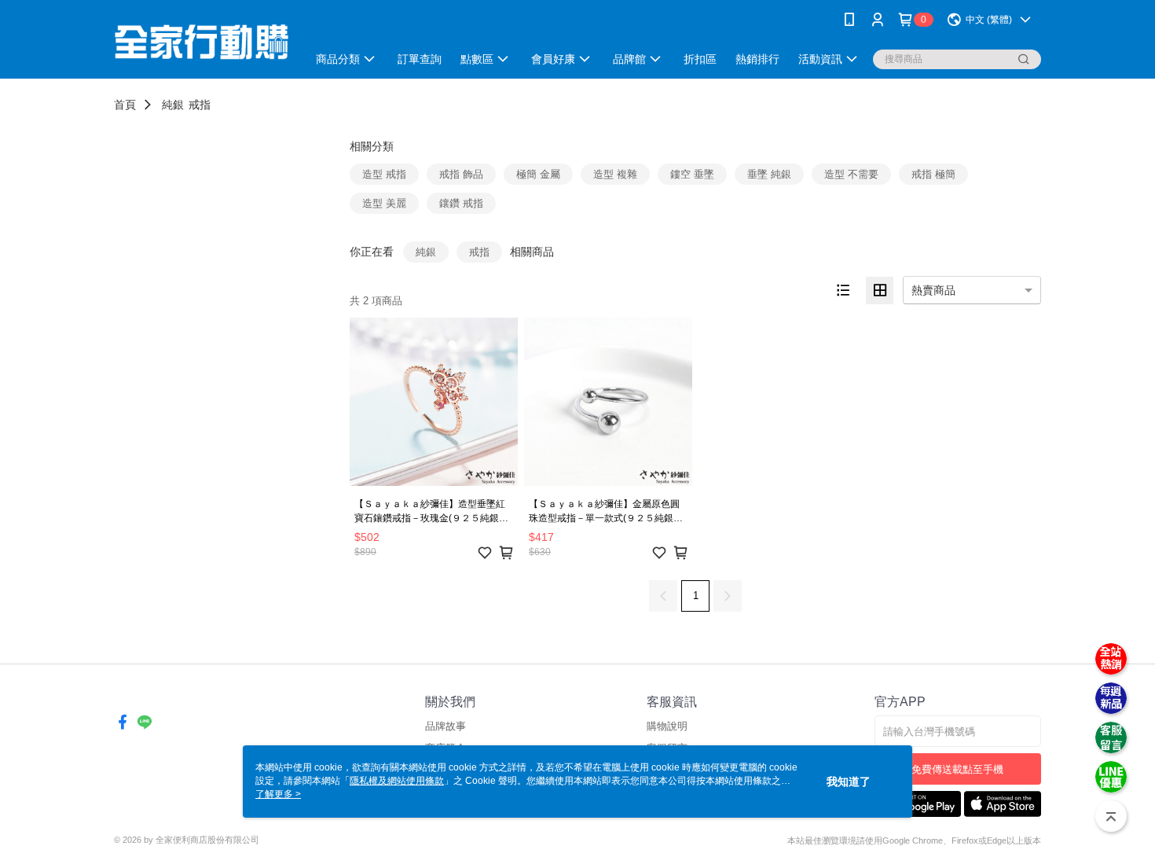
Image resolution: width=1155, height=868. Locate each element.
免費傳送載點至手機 (957, 769)
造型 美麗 (384, 203)
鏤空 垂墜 (692, 174)
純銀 (173, 104)
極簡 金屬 (538, 174)
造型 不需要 (851, 174)
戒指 (200, 104)
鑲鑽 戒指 (461, 203)
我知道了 (849, 781)
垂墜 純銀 (769, 174)
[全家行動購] (201, 41)
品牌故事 (445, 726)
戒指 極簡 (933, 174)
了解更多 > (278, 794)
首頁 (125, 104)
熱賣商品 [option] (933, 290)
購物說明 (667, 726)
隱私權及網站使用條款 (397, 780)
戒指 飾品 (461, 174)
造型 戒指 (384, 174)
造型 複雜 (615, 174)
